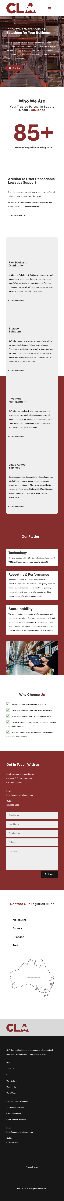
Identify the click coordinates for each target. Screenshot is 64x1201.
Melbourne (20, 920)
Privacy (29, 1167)
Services (9, 1075)
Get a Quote (11, 1093)
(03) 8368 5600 (12, 1142)
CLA (21, 1189)
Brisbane (18, 937)
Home (8, 1063)
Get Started (15, 68)
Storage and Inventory (15, 1107)
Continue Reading (17, 215)
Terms (35, 1167)
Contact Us (11, 1087)
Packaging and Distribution (17, 1101)
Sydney (17, 928)
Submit (49, 874)
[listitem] (14, 983)
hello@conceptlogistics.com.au (19, 795)
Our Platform (11, 1081)
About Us (10, 1069)
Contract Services (13, 1113)
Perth (16, 945)
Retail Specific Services (16, 1119)
